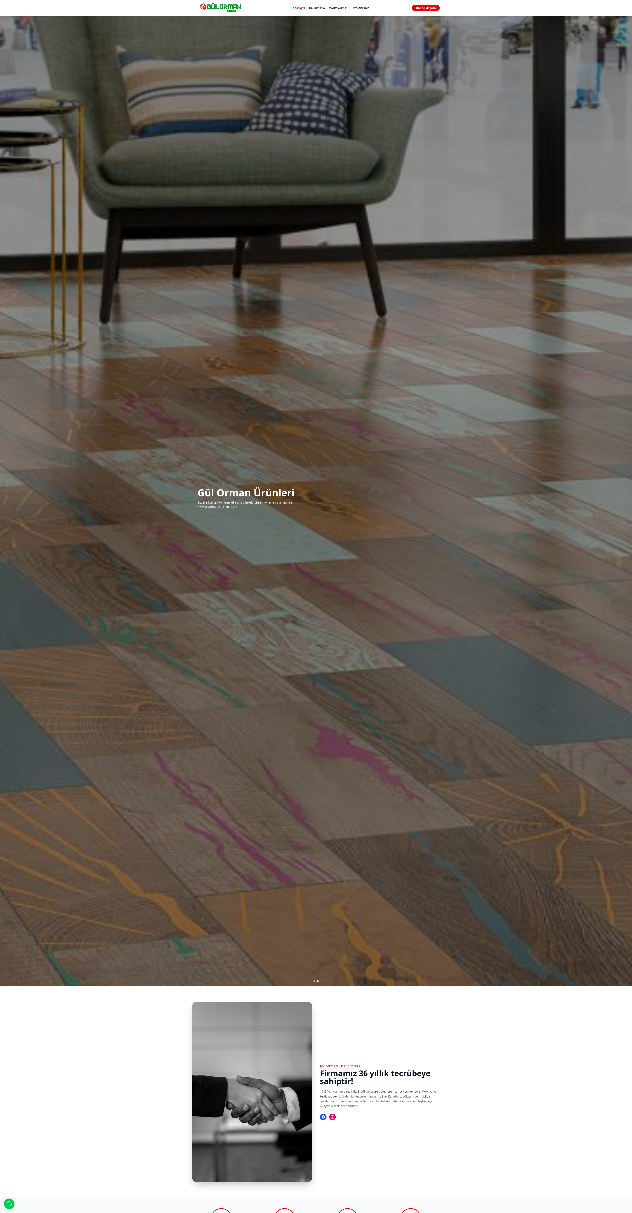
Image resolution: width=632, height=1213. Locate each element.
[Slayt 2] (318, 981)
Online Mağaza (426, 8)
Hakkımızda (317, 8)
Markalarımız (338, 8)
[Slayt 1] (314, 981)
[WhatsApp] (9, 1204)
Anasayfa (299, 8)
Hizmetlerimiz (360, 8)
